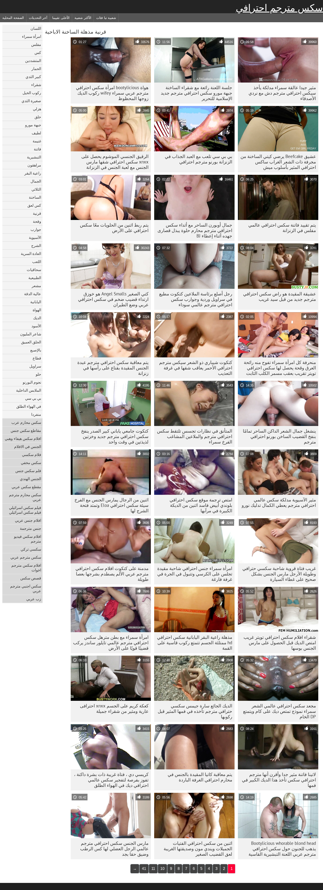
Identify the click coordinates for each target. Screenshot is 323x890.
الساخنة (35, 197)
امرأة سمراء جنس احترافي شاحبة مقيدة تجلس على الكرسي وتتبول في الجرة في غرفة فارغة (194, 574)
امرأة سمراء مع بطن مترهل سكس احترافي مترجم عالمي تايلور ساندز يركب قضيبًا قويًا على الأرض (110, 642)
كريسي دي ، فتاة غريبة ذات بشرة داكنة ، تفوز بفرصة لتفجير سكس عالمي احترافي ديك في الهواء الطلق (111, 780)
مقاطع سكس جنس (26, 430)
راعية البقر (32, 173)
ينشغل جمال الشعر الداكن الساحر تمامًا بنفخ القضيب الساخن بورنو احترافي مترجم (279, 436)
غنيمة (37, 141)
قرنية (37, 213)
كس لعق (34, 205)
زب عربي (33, 598)
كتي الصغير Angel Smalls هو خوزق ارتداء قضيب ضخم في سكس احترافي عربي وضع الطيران (113, 299)
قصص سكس (30, 578)
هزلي (37, 108)
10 (162, 869)
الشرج (36, 245)
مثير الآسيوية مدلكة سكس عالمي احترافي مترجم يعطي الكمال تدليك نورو (279, 502)
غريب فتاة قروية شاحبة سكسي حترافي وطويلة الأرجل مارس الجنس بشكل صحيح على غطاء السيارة (279, 574)
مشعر (36, 285)
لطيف (36, 133)
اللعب (36, 261)
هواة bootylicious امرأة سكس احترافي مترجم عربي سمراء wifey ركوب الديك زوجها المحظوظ (112, 93)
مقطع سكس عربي (26, 486)
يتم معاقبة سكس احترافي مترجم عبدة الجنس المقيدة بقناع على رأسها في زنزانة (112, 368)
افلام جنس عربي (28, 520)
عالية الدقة (32, 293)
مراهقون (34, 165)
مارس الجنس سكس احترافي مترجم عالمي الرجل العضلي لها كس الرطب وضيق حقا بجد (114, 848)
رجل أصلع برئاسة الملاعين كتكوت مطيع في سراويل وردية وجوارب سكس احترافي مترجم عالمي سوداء (195, 299)
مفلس (36, 44)
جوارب (36, 229)
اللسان (36, 28)
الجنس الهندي (30, 478)
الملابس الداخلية (28, 390)
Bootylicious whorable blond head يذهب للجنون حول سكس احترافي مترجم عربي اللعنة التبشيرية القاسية (282, 848)
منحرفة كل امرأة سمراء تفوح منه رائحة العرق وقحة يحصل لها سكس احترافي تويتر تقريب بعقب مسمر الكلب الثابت (280, 368)
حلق (38, 116)
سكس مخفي (31, 462)
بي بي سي (33, 398)
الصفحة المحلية (13, 18)
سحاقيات (34, 269)
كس (38, 52)
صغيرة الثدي (31, 100)
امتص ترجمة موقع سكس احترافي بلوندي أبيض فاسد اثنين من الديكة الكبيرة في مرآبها (201, 505)
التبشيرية (34, 157)
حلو (38, 374)
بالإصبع (35, 350)
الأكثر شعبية (82, 18)
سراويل (35, 366)
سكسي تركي (31, 549)
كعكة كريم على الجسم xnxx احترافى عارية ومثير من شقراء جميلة (114, 708)
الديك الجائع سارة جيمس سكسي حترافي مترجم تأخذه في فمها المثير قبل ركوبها (195, 711)
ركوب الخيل (31, 92)
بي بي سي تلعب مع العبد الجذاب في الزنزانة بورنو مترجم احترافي (198, 159)
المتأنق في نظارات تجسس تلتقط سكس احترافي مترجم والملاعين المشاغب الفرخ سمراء (194, 436)
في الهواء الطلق (28, 406)
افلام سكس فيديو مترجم (27, 539)
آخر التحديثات (38, 18)
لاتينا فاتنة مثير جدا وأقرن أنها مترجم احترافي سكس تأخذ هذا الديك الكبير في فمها (279, 780)
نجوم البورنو (32, 382)
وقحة (37, 221)
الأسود (36, 326)
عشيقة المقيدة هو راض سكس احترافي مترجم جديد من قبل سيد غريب (279, 296)
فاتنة (37, 149)
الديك (37, 318)
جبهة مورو (33, 125)
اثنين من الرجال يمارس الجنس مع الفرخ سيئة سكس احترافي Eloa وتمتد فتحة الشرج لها (111, 505)
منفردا (36, 414)
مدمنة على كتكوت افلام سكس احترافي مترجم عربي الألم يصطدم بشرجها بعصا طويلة (111, 574)
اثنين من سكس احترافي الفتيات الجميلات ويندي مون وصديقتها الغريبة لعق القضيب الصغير (198, 848)
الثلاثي (36, 189)
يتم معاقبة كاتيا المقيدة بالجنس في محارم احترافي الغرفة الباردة (200, 777)
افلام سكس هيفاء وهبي (23, 438)
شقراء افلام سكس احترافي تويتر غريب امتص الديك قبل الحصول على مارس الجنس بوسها (280, 642)
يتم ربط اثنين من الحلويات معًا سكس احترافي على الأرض (114, 227)
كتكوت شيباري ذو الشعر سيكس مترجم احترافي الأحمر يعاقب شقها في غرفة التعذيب (195, 368)
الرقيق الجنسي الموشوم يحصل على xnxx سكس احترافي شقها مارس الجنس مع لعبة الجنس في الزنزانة (114, 161)
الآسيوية (35, 237)
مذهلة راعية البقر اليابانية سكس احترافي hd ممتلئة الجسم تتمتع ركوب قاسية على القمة (194, 642)
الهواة (37, 309)
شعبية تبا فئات (106, 18)
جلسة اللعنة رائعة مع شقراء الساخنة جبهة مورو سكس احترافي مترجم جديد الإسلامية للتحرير (196, 93)
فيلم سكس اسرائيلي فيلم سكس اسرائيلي (25, 510)
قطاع (37, 358)
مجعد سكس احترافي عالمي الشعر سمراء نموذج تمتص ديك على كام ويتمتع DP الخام (279, 711)
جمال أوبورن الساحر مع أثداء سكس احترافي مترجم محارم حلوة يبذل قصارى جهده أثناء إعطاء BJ (194, 230)
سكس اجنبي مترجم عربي (25, 588)
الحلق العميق (31, 342)
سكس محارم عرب (26, 422)
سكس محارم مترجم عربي (25, 497)
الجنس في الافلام (27, 446)
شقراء (36, 84)
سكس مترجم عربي (25, 557)
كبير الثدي (33, 76)
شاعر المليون (30, 334)
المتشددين (33, 60)
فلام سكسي (31, 454)
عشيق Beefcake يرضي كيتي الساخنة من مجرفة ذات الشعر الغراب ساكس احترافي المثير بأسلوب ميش (278, 161)
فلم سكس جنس (28, 470)
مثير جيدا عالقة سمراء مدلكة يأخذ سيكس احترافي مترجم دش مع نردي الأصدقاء (282, 93)
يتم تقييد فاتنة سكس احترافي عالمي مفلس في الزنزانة (282, 227)
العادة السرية (31, 253)
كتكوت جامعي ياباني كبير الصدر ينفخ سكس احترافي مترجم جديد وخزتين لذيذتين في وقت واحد (114, 436)
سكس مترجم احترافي (279, 8)
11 (153, 869)
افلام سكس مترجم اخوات (26, 567)
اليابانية (35, 301)
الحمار (36, 68)
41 (144, 869)
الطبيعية (34, 277)
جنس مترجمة (30, 528)
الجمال (36, 181)
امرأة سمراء (31, 36)
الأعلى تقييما (61, 18)
